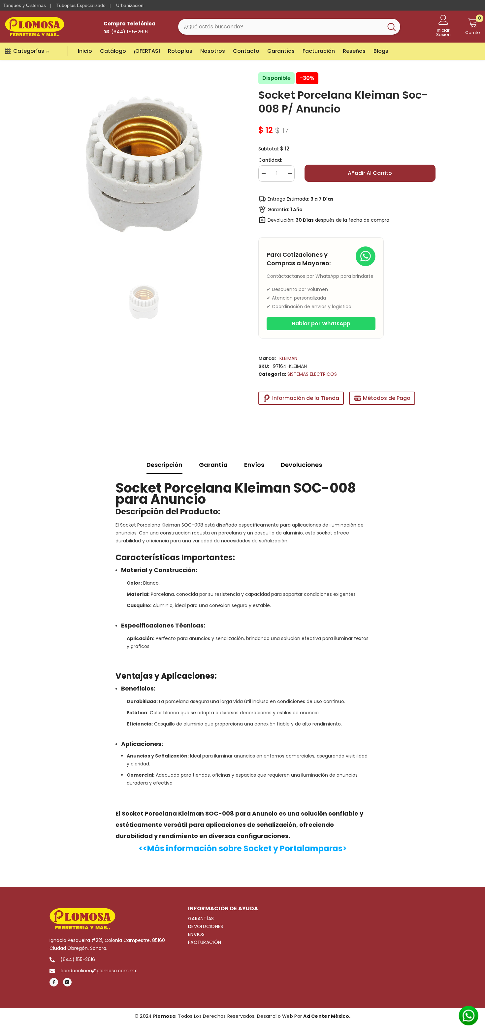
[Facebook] (53, 982)
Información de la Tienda (305, 398)
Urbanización (130, 5)
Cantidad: (270, 160)
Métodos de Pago (386, 398)
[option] (144, 164)
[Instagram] (67, 982)
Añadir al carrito (370, 173)
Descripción (164, 465)
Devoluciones (301, 465)
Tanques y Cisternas (24, 5)
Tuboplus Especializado (81, 5)
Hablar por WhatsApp (321, 323)
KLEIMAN (288, 358)
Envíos (254, 465)
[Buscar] (289, 27)
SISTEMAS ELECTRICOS (312, 374)
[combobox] (280, 27)
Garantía (213, 465)
